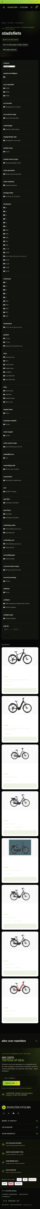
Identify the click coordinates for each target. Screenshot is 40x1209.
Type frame (7, 510)
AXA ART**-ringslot (10, 491)
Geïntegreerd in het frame (13, 107)
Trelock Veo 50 (9, 547)
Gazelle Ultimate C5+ (10, 1011)
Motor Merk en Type (10, 443)
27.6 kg (7, 342)
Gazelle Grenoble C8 (10, 777)
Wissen (7, 635)
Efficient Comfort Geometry (13, 174)
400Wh (7, 88)
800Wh (7, 95)
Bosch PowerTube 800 (12, 118)
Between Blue (9, 390)
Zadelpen (6, 600)
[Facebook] (4, 1113)
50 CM (7, 260)
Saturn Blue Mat (10, 379)
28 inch (7, 592)
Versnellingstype (9, 555)
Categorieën (7, 1127)
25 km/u (7, 424)
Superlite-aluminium (11, 185)
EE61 (6, 245)
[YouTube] (13, 1113)
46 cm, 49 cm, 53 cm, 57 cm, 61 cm (15, 256)
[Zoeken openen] (32, 7)
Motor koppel (8, 432)
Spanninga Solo (10, 532)
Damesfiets (8, 514)
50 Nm (7, 413)
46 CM (7, 252)
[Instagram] (9, 1113)
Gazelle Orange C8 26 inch (12, 870)
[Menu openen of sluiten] (4, 7)
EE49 (6, 234)
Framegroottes (8, 193)
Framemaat (7, 204)
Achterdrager (7, 125)
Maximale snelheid (9, 420)
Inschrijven (10, 1083)
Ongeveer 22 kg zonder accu (13, 346)
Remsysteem (7, 476)
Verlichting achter (9, 525)
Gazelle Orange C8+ (10, 917)
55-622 (7, 151)
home (4, 23)
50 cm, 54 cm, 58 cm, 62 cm (13, 327)
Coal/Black (8, 372)
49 (6, 211)
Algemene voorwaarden (9, 1194)
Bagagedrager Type (10, 137)
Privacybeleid (23, 1194)
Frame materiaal (8, 181)
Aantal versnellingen (10, 73)
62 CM (7, 271)
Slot (4, 488)
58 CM (7, 267)
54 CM (7, 264)
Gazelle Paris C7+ (9, 964)
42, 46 (7, 249)
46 (6, 207)
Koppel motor (8, 409)
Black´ (7, 361)
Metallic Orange (10, 398)
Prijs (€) (6, 626)
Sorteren (6, 63)
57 (6, 219)
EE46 (6, 230)
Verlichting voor (8, 540)
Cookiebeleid (6, 1196)
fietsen (10, 23)
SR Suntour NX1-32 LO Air (13, 570)
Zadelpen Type (8, 615)
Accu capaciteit (8, 84)
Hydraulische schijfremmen (13, 480)
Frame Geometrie (9, 170)
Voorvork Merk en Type (11, 566)
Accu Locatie (7, 103)
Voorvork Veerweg (9, 577)
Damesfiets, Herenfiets (12, 502)
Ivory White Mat (9, 375)
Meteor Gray (9, 402)
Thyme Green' (9, 364)
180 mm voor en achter (12, 469)
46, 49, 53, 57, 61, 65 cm (12, 196)
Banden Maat (7, 148)
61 (6, 222)
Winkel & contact (9, 1121)
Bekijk (20, 690)
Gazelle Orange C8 (9, 824)
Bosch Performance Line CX (13, 446)
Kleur (5, 353)
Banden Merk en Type (10, 159)
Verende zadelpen (10, 607)
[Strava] (18, 1113)
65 (6, 226)
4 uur (6, 458)
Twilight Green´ (9, 368)
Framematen (7, 323)
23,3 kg (7, 338)
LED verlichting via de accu (13, 529)
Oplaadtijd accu (8, 454)
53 (6, 215)
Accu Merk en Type (9, 114)
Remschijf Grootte (9, 465)
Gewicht (6, 335)
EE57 (6, 241)
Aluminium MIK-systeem (12, 129)
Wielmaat (6, 588)
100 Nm (7, 435)
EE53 (6, 237)
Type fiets (6, 499)
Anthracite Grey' (10, 357)
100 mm (7, 581)
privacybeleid (28, 1088)
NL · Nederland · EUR (12, 1201)
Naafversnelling (9, 558)
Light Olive (8, 394)
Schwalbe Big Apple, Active (13, 163)
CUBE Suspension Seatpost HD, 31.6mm (17, 603)
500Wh (7, 92)
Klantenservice (8, 1133)
